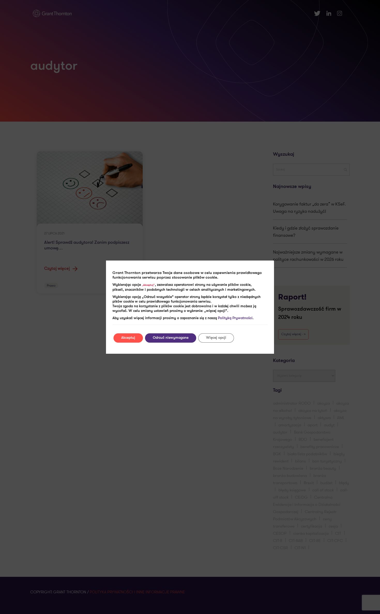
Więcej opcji (216, 338)
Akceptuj (128, 338)
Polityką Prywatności (235, 318)
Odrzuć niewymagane (170, 338)
